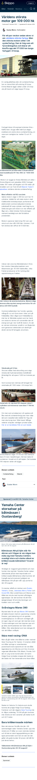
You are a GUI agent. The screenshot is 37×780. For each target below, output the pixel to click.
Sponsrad (6, 760)
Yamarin (5, 591)
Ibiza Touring (26, 710)
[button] (32, 673)
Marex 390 (24, 612)
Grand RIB (5, 593)
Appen (26, 9)
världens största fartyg (17, 38)
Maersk (19, 474)
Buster (29, 588)
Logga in (31, 3)
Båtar (4, 9)
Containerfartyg (8, 474)
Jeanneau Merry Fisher (23, 591)
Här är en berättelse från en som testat (16, 425)
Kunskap (19, 9)
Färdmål (10, 9)
